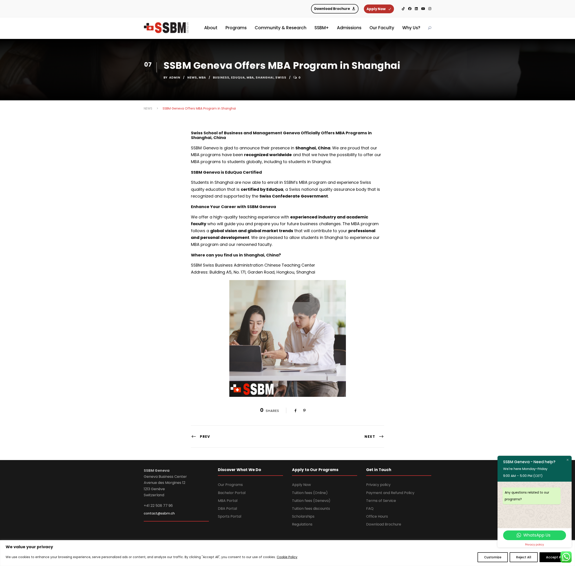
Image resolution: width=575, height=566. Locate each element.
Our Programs (230, 484)
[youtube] (423, 8)
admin (174, 77)
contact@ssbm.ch (159, 513)
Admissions (349, 28)
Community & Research (280, 28)
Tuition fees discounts (311, 508)
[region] (287, 553)
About (210, 28)
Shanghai (265, 77)
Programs (236, 28)
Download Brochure (383, 524)
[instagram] (429, 8)
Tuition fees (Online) (310, 492)
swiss (280, 77)
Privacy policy (378, 484)
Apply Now (301, 484)
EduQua (238, 77)
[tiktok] (403, 8)
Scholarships (303, 516)
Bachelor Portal (231, 492)
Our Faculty (381, 28)
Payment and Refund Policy (390, 492)
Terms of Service (381, 500)
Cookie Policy (287, 557)
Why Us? (411, 28)
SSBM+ (321, 28)
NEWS (192, 77)
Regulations (302, 524)
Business (221, 77)
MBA (202, 77)
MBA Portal (227, 500)
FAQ (370, 508)
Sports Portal (229, 516)
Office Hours (377, 516)
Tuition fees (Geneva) (311, 500)
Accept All (554, 557)
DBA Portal (227, 508)
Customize (492, 557)
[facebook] (409, 8)
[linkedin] (416, 8)
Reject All (523, 557)
